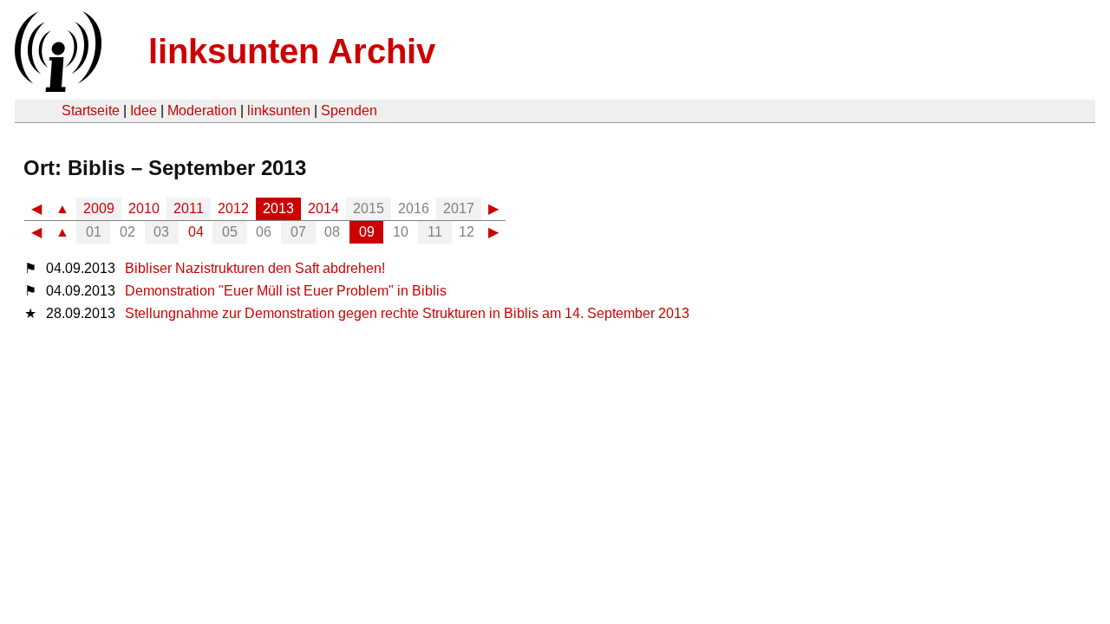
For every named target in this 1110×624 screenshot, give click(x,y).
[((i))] (56, 87)
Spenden (349, 110)
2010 (144, 208)
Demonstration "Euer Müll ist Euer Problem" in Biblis (286, 290)
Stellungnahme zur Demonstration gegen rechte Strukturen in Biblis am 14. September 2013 (407, 313)
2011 (188, 208)
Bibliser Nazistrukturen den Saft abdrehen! (255, 268)
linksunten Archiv (291, 51)
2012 (233, 208)
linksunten (278, 110)
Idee (143, 110)
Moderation (202, 110)
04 (196, 231)
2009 (98, 208)
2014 (323, 208)
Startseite (91, 110)
